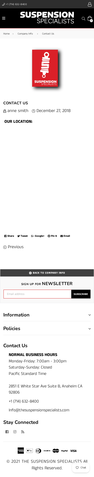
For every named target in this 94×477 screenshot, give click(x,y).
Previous (16, 247)
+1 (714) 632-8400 (16, 4)
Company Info (25, 34)
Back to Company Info (48, 273)
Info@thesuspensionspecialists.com (39, 410)
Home (6, 34)
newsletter (47, 283)
